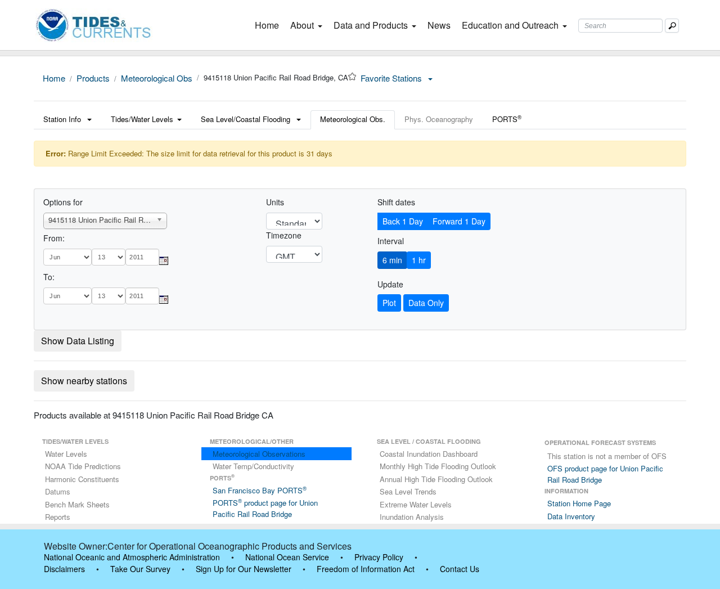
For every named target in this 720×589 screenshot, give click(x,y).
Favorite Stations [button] (392, 78)
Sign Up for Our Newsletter (243, 568)
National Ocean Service (287, 557)
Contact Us (459, 568)
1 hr (419, 260)
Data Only (426, 302)
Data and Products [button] (371, 25)
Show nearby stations (84, 380)
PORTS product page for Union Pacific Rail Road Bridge (265, 508)
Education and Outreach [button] (510, 25)
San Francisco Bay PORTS (260, 490)
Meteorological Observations (259, 453)
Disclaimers (64, 568)
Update (390, 284)
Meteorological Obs (156, 78)
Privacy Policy (378, 557)
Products (93, 78)
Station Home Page (579, 503)
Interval (390, 240)
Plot (389, 302)
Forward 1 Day (459, 221)
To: (49, 276)
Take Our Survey (140, 568)
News (439, 25)
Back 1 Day (402, 221)
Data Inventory (571, 516)
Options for (63, 202)
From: (54, 238)
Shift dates (396, 202)
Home (269, 25)
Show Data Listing (77, 340)
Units (275, 202)
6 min (392, 260)
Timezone (284, 235)
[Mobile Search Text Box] (672, 26)
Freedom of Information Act (366, 568)
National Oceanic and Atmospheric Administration (132, 557)
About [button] (302, 25)
